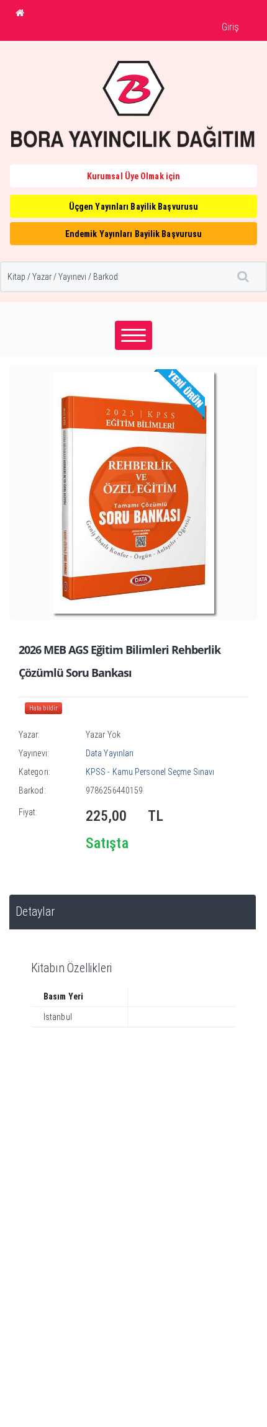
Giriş (231, 27)
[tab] (132, 912)
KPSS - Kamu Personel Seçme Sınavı (150, 772)
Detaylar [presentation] (35, 912)
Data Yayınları (110, 753)
